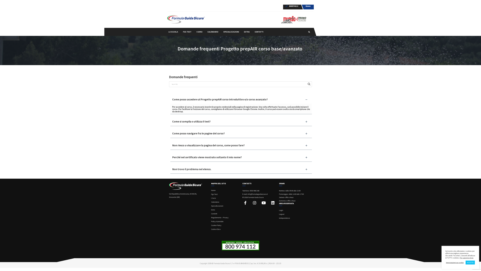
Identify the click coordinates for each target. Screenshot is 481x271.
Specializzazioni (217, 206)
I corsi (199, 31)
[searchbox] (240, 84)
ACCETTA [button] (470, 262)
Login (281, 210)
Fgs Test (214, 194)
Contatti (259, 31)
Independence (284, 218)
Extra (213, 210)
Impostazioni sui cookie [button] (455, 262)
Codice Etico (216, 229)
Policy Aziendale (217, 221)
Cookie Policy (216, 225)
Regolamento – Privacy (219, 217)
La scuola (173, 31)
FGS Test (187, 31)
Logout (281, 214)
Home (213, 190)
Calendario (212, 31)
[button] (241, 99)
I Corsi (213, 198)
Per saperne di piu (466, 258)
